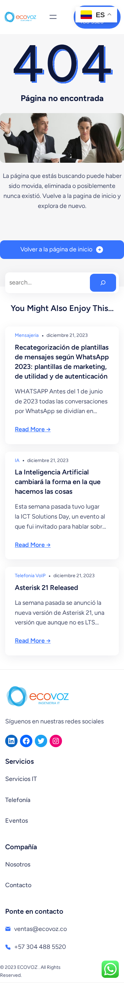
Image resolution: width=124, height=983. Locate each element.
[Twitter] (41, 741)
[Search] (103, 283)
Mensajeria (27, 335)
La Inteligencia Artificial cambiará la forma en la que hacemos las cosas (58, 481)
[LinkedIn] (11, 741)
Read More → (33, 429)
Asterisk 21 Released (46, 587)
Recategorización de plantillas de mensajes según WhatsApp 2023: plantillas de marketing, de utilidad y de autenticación (62, 361)
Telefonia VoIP (30, 576)
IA (17, 460)
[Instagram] (56, 741)
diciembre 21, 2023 (67, 335)
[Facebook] (26, 741)
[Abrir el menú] (53, 17)
